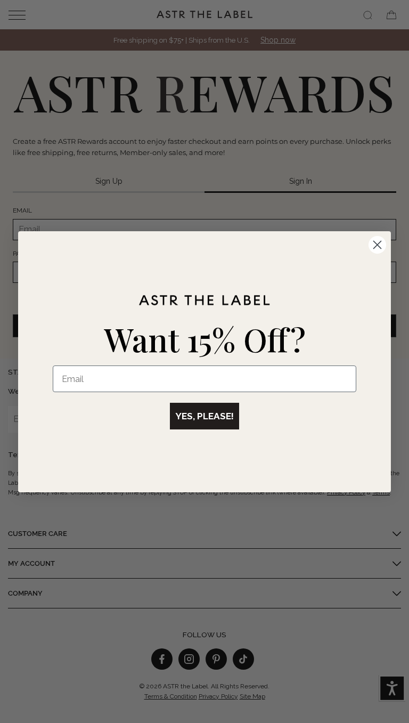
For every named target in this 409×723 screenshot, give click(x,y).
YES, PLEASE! (204, 416)
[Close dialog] (377, 244)
